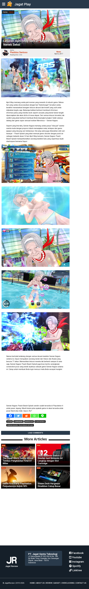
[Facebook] (10, 416)
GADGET (56, 583)
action (9, 421)
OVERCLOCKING (68, 583)
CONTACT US (81, 583)
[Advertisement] (35, 387)
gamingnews (18, 421)
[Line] (42, 416)
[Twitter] (18, 416)
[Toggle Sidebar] (4, 4)
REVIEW (49, 583)
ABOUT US (40, 583)
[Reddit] (26, 416)
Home (5, 12)
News (11, 12)
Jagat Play (22, 4)
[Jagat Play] (9, 4)
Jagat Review (11, 566)
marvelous (29, 421)
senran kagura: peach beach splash (20, 425)
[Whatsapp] (34, 416)
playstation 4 (40, 421)
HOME (32, 583)
